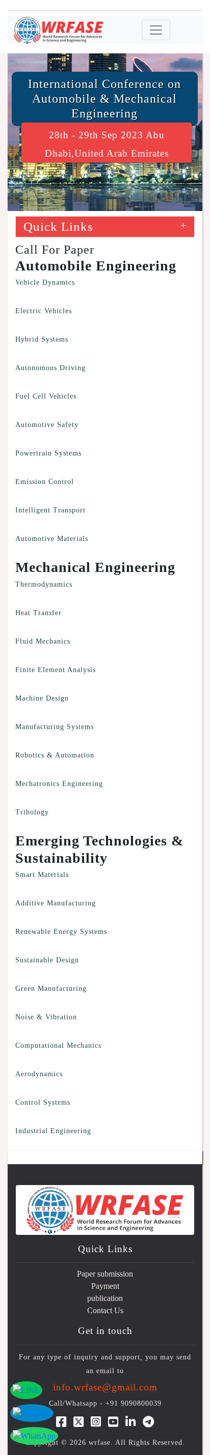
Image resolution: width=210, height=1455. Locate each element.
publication (105, 1298)
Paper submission (105, 1273)
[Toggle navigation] (156, 30)
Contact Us (105, 1310)
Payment (105, 1286)
